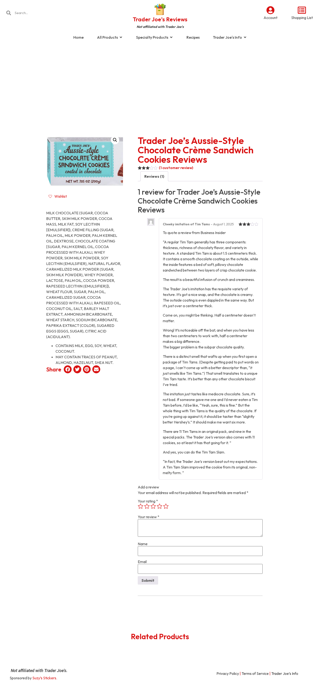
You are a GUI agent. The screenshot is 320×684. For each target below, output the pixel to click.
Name (143, 544)
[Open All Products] (121, 37)
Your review (148, 517)
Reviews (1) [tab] (154, 176)
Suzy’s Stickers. (44, 678)
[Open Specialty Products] (171, 37)
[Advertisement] (160, 80)
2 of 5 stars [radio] (147, 506)
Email (142, 561)
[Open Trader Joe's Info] (245, 37)
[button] (115, 140)
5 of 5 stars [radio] (166, 506)
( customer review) (176, 167)
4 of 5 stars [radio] (159, 506)
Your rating (148, 501)
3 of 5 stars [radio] (153, 506)
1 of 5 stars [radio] (140, 506)
